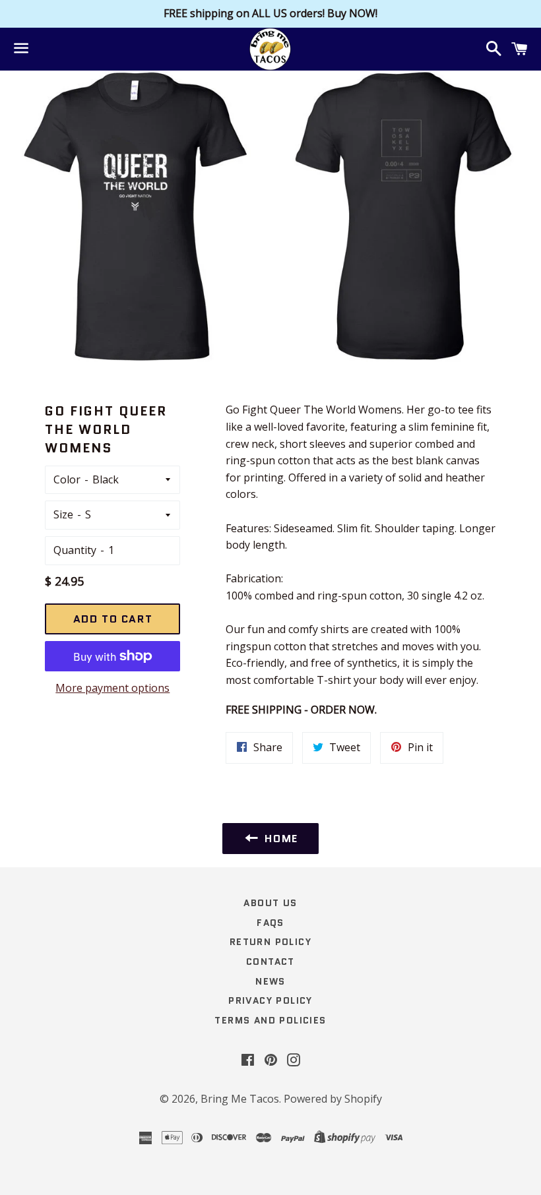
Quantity (74, 550)
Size (63, 514)
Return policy (270, 941)
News (270, 981)
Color (66, 479)
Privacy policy (270, 1000)
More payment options (112, 688)
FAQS (270, 922)
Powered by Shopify (333, 1098)
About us (270, 902)
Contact (270, 961)
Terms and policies (270, 1020)
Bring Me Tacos (240, 1098)
